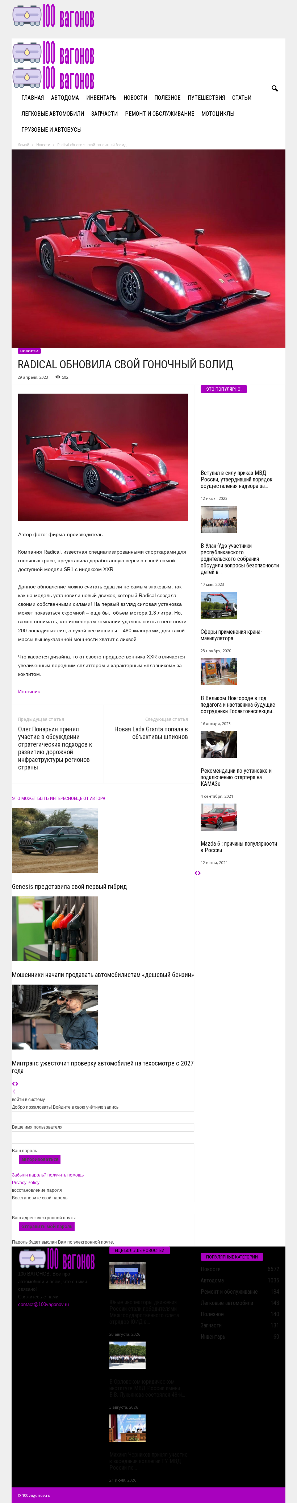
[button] (275, 89)
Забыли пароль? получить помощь (48, 1175)
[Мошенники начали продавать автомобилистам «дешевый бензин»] (103, 928)
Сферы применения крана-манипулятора (231, 635)
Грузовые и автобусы (51, 129)
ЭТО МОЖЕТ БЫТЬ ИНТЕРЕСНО (43, 798)
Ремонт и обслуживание (159, 113)
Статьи (241, 97)
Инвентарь (101, 97)
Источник (29, 691)
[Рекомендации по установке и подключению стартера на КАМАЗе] (240, 744)
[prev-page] (13, 1084)
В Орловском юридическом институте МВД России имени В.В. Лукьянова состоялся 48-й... (147, 1388)
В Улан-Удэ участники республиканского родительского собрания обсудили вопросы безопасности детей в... (240, 558)
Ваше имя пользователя (37, 1127)
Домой (23, 144)
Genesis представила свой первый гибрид (69, 886)
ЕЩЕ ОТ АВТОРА (89, 798)
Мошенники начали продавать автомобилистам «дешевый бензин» (103, 974)
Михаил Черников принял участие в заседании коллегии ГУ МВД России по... (148, 1461)
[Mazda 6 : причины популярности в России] (240, 817)
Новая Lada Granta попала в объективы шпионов (151, 732)
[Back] (14, 1092)
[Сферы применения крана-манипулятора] (240, 605)
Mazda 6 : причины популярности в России (239, 847)
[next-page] (16, 1084)
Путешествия (206, 97)
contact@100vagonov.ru (43, 1304)
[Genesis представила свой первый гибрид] (103, 840)
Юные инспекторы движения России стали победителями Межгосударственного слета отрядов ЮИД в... (144, 1312)
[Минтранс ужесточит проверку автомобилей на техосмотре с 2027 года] (103, 1017)
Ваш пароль (24, 1150)
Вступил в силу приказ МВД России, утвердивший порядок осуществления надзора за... (236, 479)
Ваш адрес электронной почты (44, 1217)
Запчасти (104, 113)
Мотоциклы (217, 113)
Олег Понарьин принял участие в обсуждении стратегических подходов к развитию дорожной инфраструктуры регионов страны (55, 748)
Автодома (65, 97)
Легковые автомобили (52, 113)
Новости (135, 97)
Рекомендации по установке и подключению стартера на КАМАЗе (236, 777)
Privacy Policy (25, 1182)
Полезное (167, 97)
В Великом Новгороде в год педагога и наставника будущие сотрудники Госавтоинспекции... (238, 705)
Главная (32, 97)
